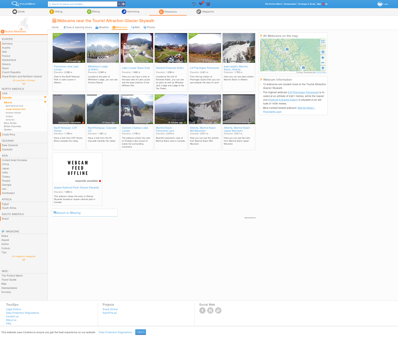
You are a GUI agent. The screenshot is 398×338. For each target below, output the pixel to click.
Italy (4, 51)
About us (11, 320)
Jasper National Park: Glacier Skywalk (76, 187)
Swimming (132, 11)
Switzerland (9, 60)
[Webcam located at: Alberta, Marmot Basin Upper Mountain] (239, 109)
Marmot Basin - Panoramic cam (165, 129)
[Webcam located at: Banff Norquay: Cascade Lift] (103, 109)
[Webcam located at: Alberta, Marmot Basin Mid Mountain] (205, 109)
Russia (6, 180)
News (4, 236)
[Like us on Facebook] (202, 310)
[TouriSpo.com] (24, 4)
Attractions (170, 11)
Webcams (121, 27)
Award (5, 240)
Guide (21, 11)
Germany (7, 43)
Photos (151, 27)
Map (3, 283)
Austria (6, 47)
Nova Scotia (10, 122)
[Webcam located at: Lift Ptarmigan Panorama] (205, 48)
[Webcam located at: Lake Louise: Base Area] (137, 48)
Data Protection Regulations (115, 332)
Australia (7, 149)
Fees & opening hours (79, 27)
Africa (7, 199)
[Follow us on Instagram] (210, 310)
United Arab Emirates (14, 160)
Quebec (8, 129)
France (6, 56)
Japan (5, 168)
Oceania (8, 140)
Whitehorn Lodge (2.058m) (98, 68)
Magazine (208, 11)
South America (13, 214)
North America (13, 89)
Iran (4, 189)
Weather (104, 27)
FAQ (8, 323)
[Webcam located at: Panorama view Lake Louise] (69, 48)
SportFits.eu (110, 313)
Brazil (5, 218)
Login (385, 4)
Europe (7, 39)
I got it (140, 332)
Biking (96, 11)
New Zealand (10, 145)
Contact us (12, 316)
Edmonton (10, 119)
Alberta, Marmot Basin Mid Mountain (203, 129)
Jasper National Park (15, 109)
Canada (7, 97)
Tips (4, 252)
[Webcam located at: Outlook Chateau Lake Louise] (137, 109)
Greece (6, 64)
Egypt (5, 204)
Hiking (58, 11)
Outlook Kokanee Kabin (170, 67)
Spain (5, 68)
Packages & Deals (306, 4)
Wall (137, 27)
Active (5, 244)
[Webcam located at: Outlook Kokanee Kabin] (171, 48)
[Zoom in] (323, 57)
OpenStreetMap (321, 72)
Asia (5, 155)
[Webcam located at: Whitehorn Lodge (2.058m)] (103, 48)
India (5, 172)
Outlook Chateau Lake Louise (135, 129)
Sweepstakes (9, 288)
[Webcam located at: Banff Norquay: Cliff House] (69, 109)
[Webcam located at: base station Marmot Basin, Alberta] (239, 48)
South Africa (9, 208)
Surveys (6, 292)
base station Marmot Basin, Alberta (236, 68)
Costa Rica (8, 134)
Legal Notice (13, 309)
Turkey (6, 176)
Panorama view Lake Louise (66, 68)
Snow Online (110, 309)
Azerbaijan (8, 193)
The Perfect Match (12, 275)
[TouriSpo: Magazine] (218, 310)
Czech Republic (11, 72)
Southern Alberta (13, 112)
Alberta (8, 102)
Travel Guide (8, 279)
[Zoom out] (323, 62)
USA (4, 93)
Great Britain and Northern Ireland (22, 76)
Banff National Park (14, 105)
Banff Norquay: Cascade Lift (102, 129)
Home (55, 27)
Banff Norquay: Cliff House (65, 129)
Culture (5, 248)
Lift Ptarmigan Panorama (204, 67)
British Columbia (12, 126)
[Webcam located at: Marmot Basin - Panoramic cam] (171, 109)
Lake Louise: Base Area (136, 67)
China (5, 164)
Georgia (6, 184)
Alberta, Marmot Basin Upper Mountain (237, 129)
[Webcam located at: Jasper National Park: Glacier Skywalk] (77, 167)
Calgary (9, 116)
